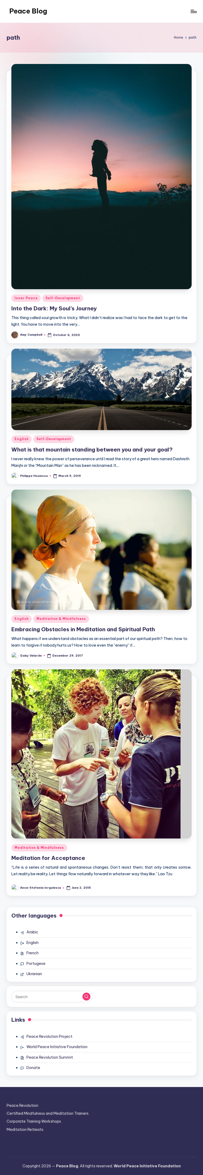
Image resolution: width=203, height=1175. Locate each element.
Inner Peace (26, 298)
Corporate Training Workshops (34, 1121)
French (32, 953)
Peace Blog (28, 11)
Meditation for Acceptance (48, 858)
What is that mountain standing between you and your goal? (92, 449)
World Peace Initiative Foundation (56, 1046)
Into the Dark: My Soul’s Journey (54, 308)
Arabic (32, 932)
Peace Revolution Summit (49, 1057)
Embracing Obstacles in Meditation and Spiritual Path (83, 629)
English (22, 439)
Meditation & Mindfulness (61, 619)
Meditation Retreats (25, 1129)
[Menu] (193, 11)
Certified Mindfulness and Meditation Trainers (48, 1113)
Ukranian (34, 973)
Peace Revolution (22, 1105)
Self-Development (62, 298)
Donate (33, 1067)
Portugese (35, 963)
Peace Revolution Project (49, 1036)
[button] (86, 997)
